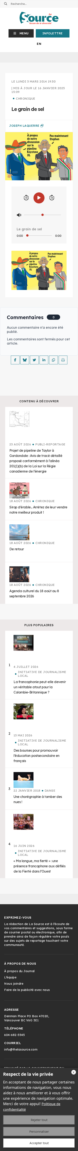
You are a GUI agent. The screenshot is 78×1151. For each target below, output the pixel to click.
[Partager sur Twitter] (34, 360)
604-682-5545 (14, 1035)
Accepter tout (39, 1143)
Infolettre (52, 33)
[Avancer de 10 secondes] (51, 197)
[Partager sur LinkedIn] (44, 360)
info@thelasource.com (20, 1049)
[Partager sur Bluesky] (25, 360)
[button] (21, 33)
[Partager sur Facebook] (15, 360)
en (39, 44)
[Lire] (39, 197)
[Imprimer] (63, 360)
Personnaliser (39, 1131)
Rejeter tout (39, 1120)
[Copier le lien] (53, 360)
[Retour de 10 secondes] (26, 197)
